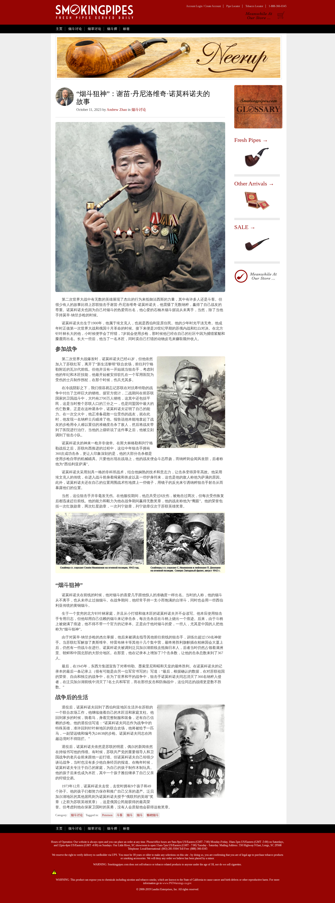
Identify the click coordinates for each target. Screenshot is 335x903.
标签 (126, 29)
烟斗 (130, 815)
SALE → (244, 227)
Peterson (107, 815)
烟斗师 (112, 29)
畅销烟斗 (153, 815)
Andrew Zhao (117, 110)
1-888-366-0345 (277, 6)
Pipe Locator (233, 6)
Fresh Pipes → (251, 140)
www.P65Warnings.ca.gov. (177, 883)
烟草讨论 (94, 29)
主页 (59, 29)
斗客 (120, 815)
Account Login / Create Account (203, 6)
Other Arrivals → (254, 183)
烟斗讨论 (75, 29)
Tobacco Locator (254, 6)
